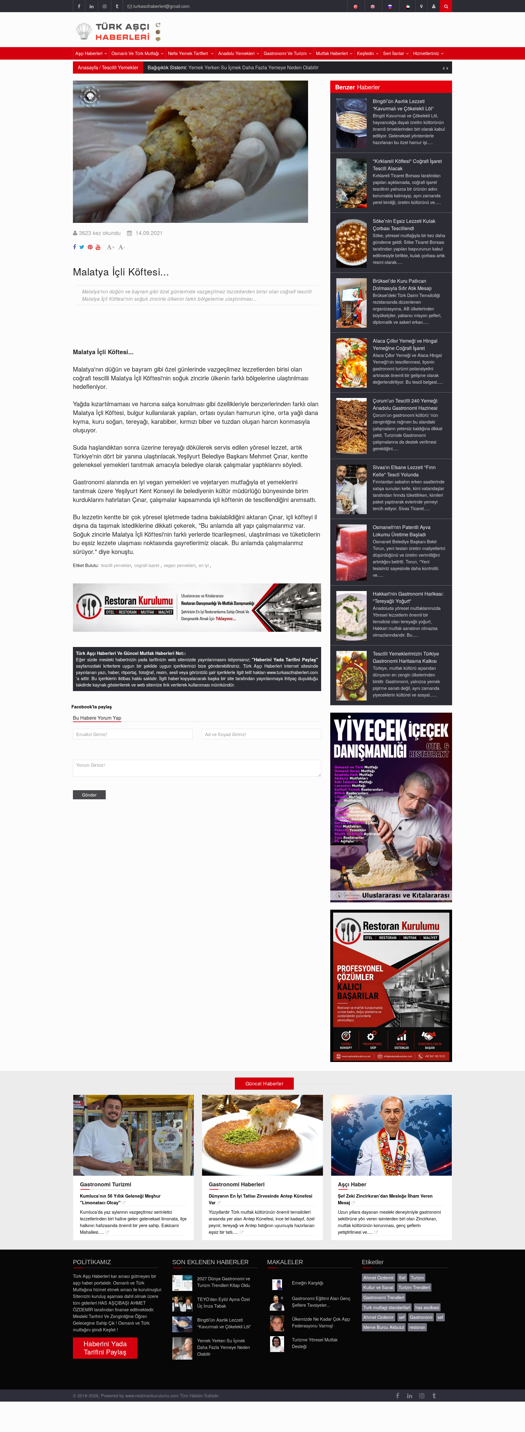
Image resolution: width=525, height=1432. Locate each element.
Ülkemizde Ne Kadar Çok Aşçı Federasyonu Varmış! (321, 1322)
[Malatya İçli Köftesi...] (75, 245)
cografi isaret (147, 565)
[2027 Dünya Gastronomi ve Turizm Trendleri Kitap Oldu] (182, 1283)
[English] (373, 6)
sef (402, 1317)
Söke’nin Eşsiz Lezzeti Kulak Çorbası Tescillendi (404, 224)
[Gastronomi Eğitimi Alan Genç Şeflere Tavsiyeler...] (277, 1303)
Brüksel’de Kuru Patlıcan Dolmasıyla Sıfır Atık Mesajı (402, 284)
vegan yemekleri (179, 565)
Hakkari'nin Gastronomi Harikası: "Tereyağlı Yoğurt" (408, 597)
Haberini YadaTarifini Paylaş (105, 1347)
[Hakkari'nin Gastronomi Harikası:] (351, 615)
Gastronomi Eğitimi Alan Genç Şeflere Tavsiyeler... (321, 1301)
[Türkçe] (355, 6)
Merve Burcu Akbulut (383, 1327)
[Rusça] (390, 6)
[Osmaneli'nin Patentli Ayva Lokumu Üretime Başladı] (351, 552)
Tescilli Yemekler (120, 67)
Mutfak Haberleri (332, 53)
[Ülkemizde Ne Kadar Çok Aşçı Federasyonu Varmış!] (277, 1323)
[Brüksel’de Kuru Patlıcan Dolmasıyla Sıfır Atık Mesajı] (351, 302)
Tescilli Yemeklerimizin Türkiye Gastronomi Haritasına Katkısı (406, 657)
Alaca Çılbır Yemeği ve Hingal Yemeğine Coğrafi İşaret (405, 344)
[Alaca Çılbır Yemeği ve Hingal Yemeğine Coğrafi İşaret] (351, 362)
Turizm (417, 1277)
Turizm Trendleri (414, 1287)
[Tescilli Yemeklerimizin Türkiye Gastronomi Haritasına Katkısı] (351, 675)
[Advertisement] (380, 32)
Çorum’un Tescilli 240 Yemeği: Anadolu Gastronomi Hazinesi (405, 404)
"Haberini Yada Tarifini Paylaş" (285, 659)
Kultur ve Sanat (378, 1287)
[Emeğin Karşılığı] (277, 1284)
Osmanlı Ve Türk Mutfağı (135, 53)
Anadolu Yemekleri (236, 53)
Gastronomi (421, 1317)
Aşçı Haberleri (88, 53)
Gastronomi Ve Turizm (285, 53)
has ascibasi (427, 1307)
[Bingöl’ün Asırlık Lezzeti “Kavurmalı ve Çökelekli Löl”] (351, 123)
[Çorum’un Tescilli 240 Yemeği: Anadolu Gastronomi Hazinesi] (351, 425)
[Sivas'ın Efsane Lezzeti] (351, 489)
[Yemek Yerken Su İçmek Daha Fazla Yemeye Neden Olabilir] (182, 1348)
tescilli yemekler (116, 565)
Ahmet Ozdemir (378, 1277)
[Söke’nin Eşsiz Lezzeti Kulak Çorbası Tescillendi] (351, 242)
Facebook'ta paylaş (91, 707)
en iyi (204, 565)
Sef (402, 1277)
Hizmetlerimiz (426, 53)
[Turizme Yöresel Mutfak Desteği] (277, 1344)
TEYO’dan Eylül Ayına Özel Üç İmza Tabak (223, 1302)
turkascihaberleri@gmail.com (161, 6)
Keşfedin (365, 53)
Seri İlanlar (393, 53)
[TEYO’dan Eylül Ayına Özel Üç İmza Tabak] (182, 1304)
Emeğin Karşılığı (307, 1282)
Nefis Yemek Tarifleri (188, 53)
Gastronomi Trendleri (383, 1297)
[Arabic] (407, 6)
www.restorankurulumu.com (152, 1395)
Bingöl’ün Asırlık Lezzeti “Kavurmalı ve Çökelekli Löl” (403, 105)
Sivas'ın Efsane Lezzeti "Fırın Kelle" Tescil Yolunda (404, 471)
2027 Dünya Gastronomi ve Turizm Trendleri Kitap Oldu (223, 1281)
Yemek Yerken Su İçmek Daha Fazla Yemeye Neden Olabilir (223, 1347)
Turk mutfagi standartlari (386, 1307)
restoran (417, 1327)
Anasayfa (88, 67)
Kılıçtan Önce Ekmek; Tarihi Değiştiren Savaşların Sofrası (266, 67)
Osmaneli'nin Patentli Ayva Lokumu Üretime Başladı (402, 531)
